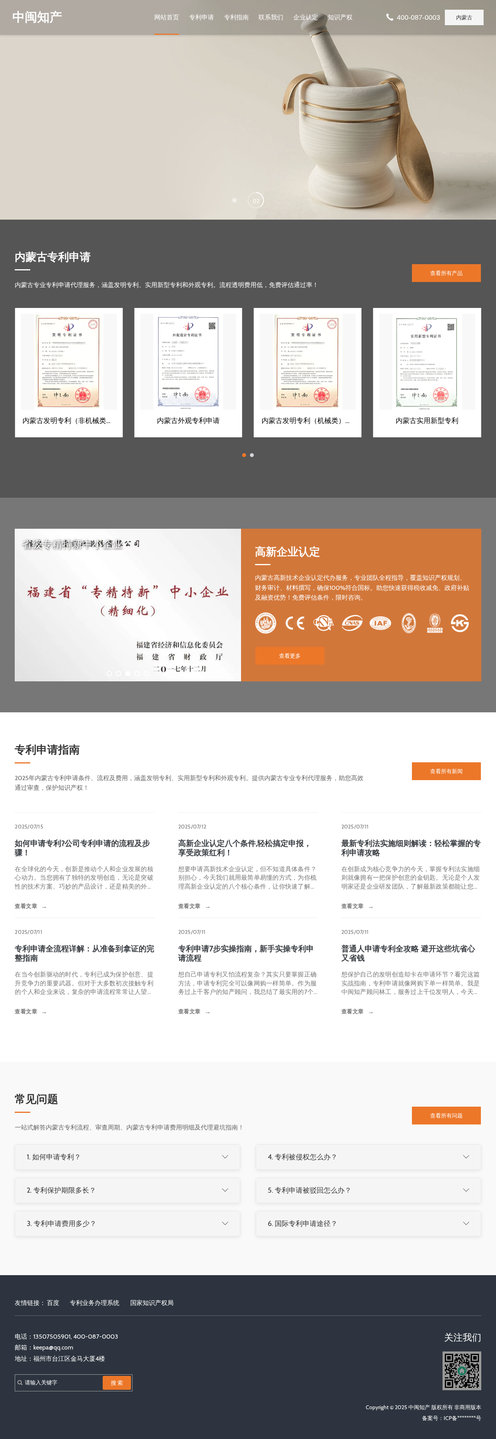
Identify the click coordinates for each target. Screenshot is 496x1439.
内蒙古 (464, 17)
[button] (234, 200)
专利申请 (201, 17)
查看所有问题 (446, 1115)
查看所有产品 (446, 273)
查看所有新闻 (446, 771)
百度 (53, 1303)
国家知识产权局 (152, 1303)
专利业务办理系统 (94, 1303)
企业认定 (305, 17)
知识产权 (340, 17)
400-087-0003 (418, 17)
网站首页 (166, 17)
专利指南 (236, 17)
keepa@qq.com (53, 1347)
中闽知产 (37, 17)
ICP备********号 (462, 1418)
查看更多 (290, 655)
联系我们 (270, 17)
